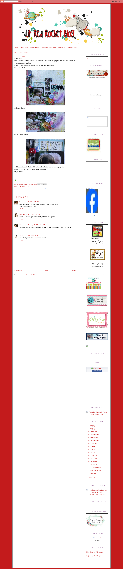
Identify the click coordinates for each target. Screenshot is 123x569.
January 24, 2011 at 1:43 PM (31, 202)
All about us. (61, 47)
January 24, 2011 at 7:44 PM (37, 225)
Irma (20, 202)
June (92, 449)
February (93, 461)
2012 (90, 426)
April (92, 455)
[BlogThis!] (40, 184)
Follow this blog (97, 370)
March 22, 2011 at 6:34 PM (30, 235)
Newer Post (18, 270)
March (93, 458)
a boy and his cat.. (95, 470)
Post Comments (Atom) (30, 275)
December (94, 431)
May (92, 452)
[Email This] (38, 184)
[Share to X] (42, 184)
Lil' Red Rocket (89, 188)
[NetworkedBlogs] (97, 368)
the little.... (93, 473)
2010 (90, 477)
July (92, 446)
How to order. (24, 47)
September (94, 440)
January (93, 464)
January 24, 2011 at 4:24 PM (31, 214)
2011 (90, 429)
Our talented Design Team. (49, 47)
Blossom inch (23, 225)
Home (16, 47)
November (94, 434)
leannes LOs (25, 186)
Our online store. (72, 47)
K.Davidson (99, 552)
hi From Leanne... (23, 56)
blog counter (97, 540)
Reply (21, 208)
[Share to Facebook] (44, 184)
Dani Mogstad (98, 556)
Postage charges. (34, 47)
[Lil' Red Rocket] (92, 212)
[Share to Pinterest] (46, 184)
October (93, 437)
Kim (20, 214)
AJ (20, 235)
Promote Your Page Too (91, 215)
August (93, 443)
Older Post (73, 270)
